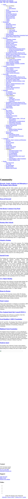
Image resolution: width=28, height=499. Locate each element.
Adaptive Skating (5, 240)
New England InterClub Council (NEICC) (13, 312)
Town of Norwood (5, 199)
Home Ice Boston (5, 291)
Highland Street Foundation (8, 329)
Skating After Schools (6, 222)
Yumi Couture (4, 301)
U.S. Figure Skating (6, 278)
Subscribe (4, 497)
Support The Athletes (5, 479)
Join (1, 2)
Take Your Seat (3, 476)
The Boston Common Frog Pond (10, 208)
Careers (24, 497)
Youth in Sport (4, 343)
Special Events (4, 255)
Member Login (13, 2)
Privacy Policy (11, 497)
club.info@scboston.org (5, 471)
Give (7, 2)
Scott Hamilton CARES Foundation (11, 319)
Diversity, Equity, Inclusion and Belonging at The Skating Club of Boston (13, 184)
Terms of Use (18, 497)
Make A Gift (3, 478)
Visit (4, 2)
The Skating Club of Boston (6, 0)
